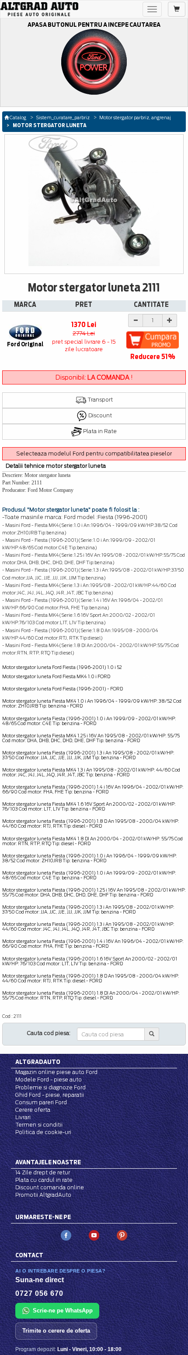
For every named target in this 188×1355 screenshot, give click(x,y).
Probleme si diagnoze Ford (50, 1087)
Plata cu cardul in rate (44, 1180)
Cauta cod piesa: (48, 1033)
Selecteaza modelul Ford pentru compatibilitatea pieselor (94, 453)
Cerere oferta (32, 1109)
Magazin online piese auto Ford (56, 1072)
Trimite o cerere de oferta (56, 1330)
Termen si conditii (39, 1124)
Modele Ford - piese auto (48, 1079)
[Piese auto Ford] (39, 9)
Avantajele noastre (48, 1162)
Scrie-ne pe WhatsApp (63, 1310)
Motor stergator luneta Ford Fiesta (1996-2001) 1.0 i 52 (62, 667)
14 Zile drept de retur (42, 1172)
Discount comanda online (49, 1187)
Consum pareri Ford (41, 1102)
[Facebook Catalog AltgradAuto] (66, 1235)
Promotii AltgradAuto (43, 1194)
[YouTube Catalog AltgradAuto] (94, 1235)
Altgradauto (37, 1061)
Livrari (23, 1117)
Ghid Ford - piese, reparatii (49, 1095)
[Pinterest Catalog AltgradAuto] (122, 1235)
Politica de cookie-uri (43, 1132)
